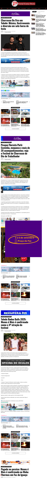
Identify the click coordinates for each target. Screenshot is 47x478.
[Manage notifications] (1, 475)
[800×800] (23, 256)
